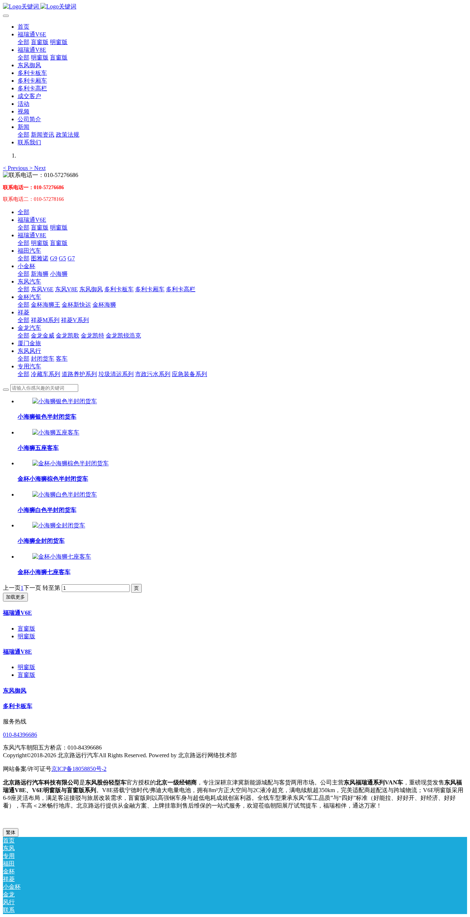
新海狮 (39, 274)
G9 (53, 258)
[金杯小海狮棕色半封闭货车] (70, 463)
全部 (23, 42)
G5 (62, 258)
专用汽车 (29, 366)
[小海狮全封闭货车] (58, 525)
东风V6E (42, 289)
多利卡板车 (119, 289)
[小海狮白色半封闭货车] (64, 494)
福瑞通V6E (32, 220)
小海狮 (59, 274)
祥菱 (23, 312)
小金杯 (26, 266)
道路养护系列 (79, 374)
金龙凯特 (92, 335)
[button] (16, 168)
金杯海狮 (104, 305)
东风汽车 (29, 281)
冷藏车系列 (45, 374)
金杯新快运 (76, 305)
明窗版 (59, 227)
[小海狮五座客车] (55, 432)
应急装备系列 (189, 374)
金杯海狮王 (45, 305)
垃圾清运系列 (116, 374)
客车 (62, 358)
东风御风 (91, 289)
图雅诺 (39, 258)
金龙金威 (42, 335)
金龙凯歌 (67, 335)
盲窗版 (39, 227)
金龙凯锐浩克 (123, 335)
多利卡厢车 (149, 289)
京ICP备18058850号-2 (78, 769)
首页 (23, 27)
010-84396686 (20, 735)
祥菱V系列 (75, 320)
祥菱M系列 (45, 320)
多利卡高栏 (180, 289)
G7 (71, 258)
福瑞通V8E (32, 235)
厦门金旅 (29, 343)
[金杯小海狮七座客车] (61, 556)
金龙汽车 (29, 328)
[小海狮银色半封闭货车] (64, 401)
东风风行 (29, 351)
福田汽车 (29, 251)
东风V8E (66, 289)
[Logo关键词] (235, 7)
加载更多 (15, 597)
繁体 (10, 832)
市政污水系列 (152, 374)
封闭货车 (42, 358)
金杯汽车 (29, 297)
